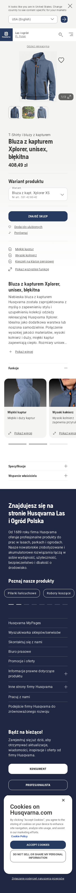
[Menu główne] (6, 34)
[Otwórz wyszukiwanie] (61, 35)
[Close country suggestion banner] (70, 6)
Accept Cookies (38, 844)
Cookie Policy (19, 836)
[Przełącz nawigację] (71, 35)
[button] (61, 60)
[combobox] (38, 194)
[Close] (63, 800)
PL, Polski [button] (20, 36)
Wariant (16, 187)
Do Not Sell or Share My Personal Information (38, 856)
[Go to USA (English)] (64, 19)
